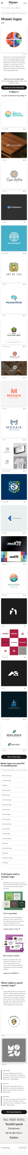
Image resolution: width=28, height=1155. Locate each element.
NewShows (5, 564)
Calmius (5, 750)
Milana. (4, 1035)
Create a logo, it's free (10, 929)
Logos (13, 7)
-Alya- (4, 315)
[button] (26, 1145)
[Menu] (2, 2)
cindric (4, 222)
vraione (4, 191)
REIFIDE (4, 1064)
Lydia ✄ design (6, 346)
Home (2, 7)
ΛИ (4, 626)
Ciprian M (5, 657)
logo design (11, 70)
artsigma (5, 160)
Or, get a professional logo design (13, 95)
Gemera (4, 377)
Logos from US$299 (10, 973)
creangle (5, 533)
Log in (25, 3)
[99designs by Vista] (13, 2)
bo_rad (25, 54)
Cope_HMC (5, 129)
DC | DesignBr (6, 719)
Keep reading (14, 1079)
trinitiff (4, 595)
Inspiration (8, 7)
